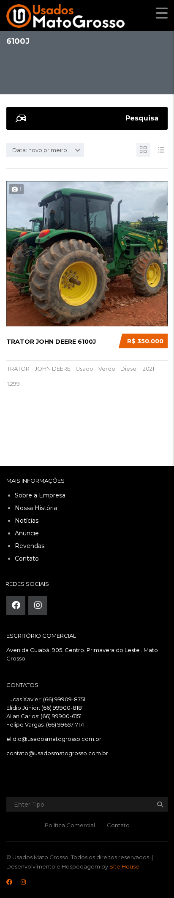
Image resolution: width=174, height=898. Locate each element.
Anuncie (27, 533)
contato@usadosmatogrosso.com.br (57, 753)
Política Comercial (70, 825)
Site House (124, 866)
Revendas (29, 546)
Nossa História (36, 508)
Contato (27, 558)
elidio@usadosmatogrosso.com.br (53, 738)
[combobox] (45, 150)
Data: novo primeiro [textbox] (39, 150)
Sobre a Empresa (40, 495)
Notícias (26, 520)
